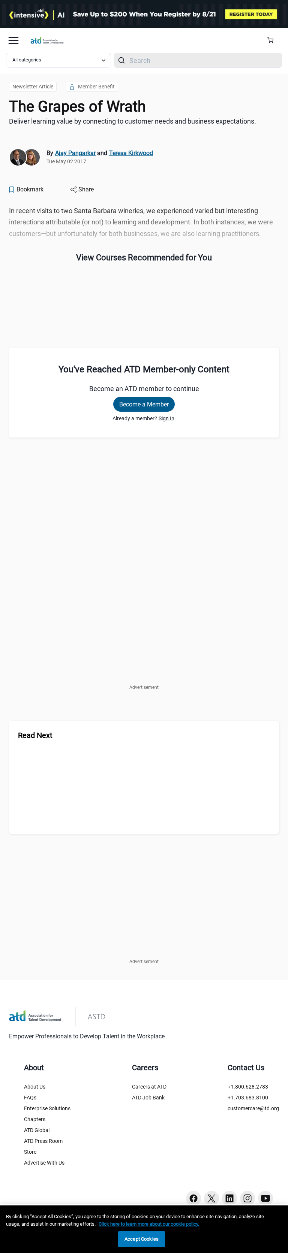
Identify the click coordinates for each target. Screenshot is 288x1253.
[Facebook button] (193, 1198)
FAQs (30, 1098)
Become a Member (144, 404)
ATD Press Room (43, 1141)
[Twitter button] (211, 1198)
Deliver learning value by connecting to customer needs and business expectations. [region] (132, 121)
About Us (34, 1087)
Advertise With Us (44, 1163)
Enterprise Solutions (47, 1108)
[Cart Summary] (273, 40)
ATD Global (37, 1130)
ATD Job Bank (148, 1098)
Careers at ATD (149, 1087)
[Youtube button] (265, 1198)
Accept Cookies (141, 1239)
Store (30, 1152)
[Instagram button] (247, 1198)
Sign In (166, 418)
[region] (144, 1229)
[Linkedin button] (229, 1198)
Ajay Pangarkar (75, 153)
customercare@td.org (253, 1108)
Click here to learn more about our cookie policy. (149, 1224)
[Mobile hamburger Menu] (13, 40)
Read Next (35, 735)
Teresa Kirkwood (131, 153)
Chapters (34, 1119)
